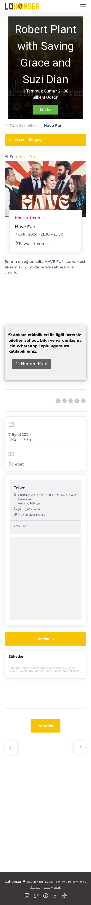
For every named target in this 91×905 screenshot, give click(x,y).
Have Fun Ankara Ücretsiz (61, 670)
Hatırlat (42, 639)
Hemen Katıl (33, 363)
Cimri (11, 747)
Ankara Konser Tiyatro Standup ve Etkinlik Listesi (42, 667)
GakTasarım (57, 881)
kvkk (57, 887)
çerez (46, 887)
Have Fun (45, 283)
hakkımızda (76, 881)
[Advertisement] (45, 815)
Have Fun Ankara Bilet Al (26, 670)
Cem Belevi (80, 747)
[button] (45, 726)
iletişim (35, 887)
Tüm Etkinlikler (24, 125)
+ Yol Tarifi (21, 526)
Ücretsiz (37, 218)
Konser (21, 218)
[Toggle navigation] (83, 6)
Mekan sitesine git (31, 514)
